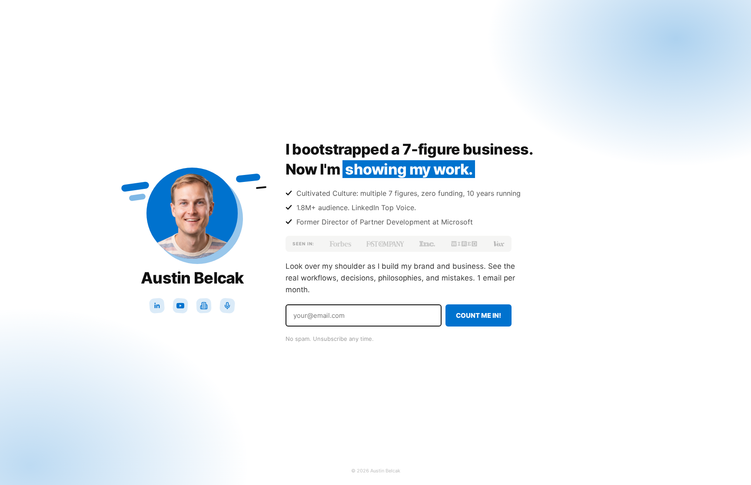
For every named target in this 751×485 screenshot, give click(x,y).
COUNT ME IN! (478, 315)
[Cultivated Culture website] (204, 305)
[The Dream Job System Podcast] (227, 305)
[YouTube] (180, 305)
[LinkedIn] (157, 305)
